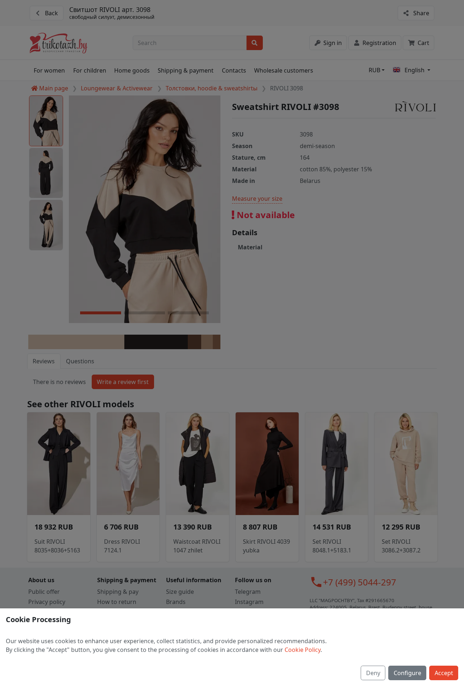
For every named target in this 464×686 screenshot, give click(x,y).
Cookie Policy (302, 650)
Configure (407, 673)
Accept (444, 673)
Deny (373, 673)
